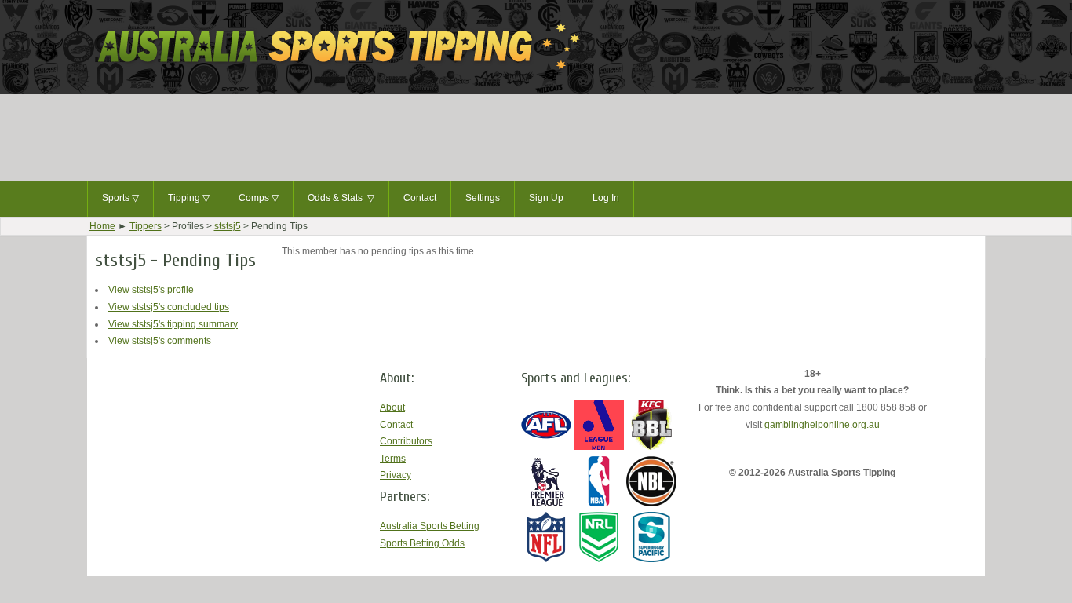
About (392, 407)
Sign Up (546, 197)
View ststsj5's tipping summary (173, 324)
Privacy (395, 475)
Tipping (189, 197)
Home (102, 226)
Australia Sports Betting (429, 526)
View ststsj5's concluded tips (168, 307)
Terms (393, 458)
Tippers (145, 226)
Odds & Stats (341, 197)
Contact (419, 197)
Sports (120, 197)
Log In (606, 197)
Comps (259, 197)
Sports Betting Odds (422, 543)
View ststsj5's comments (159, 340)
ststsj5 (227, 226)
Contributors (406, 441)
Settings (482, 197)
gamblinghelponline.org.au (822, 424)
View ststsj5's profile (151, 289)
